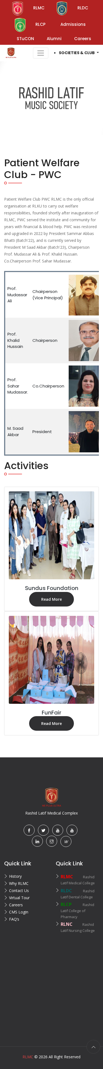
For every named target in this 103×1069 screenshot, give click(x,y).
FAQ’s (14, 919)
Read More (51, 599)
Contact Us (19, 890)
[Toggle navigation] (40, 53)
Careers (16, 904)
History (15, 876)
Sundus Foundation (51, 588)
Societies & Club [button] (77, 53)
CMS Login (18, 912)
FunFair (51, 712)
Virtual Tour (19, 897)
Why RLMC (19, 883)
